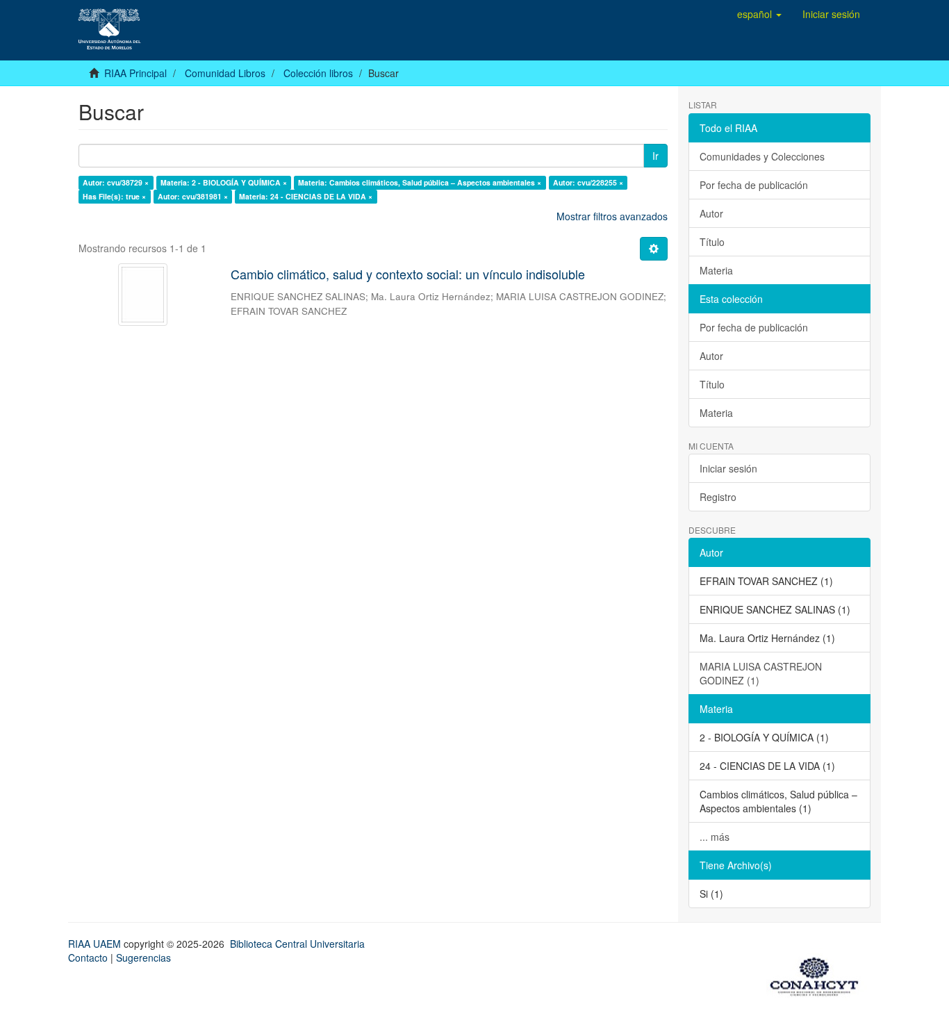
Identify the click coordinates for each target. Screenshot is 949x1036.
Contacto (88, 957)
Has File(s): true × (114, 196)
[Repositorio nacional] (818, 974)
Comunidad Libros (225, 73)
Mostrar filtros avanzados (612, 216)
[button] (759, 14)
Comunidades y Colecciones (762, 156)
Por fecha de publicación (754, 185)
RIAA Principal (135, 73)
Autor (711, 213)
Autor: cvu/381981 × (193, 196)
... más (714, 837)
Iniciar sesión (728, 468)
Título (712, 242)
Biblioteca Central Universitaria (297, 944)
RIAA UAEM (96, 944)
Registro (718, 497)
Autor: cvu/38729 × (116, 182)
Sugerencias (143, 957)
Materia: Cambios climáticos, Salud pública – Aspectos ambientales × (419, 182)
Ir (655, 156)
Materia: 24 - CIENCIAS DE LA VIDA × (305, 196)
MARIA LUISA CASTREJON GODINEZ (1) (761, 673)
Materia (716, 270)
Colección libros (318, 73)
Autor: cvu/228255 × (588, 182)
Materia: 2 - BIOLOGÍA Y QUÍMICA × (223, 182)
